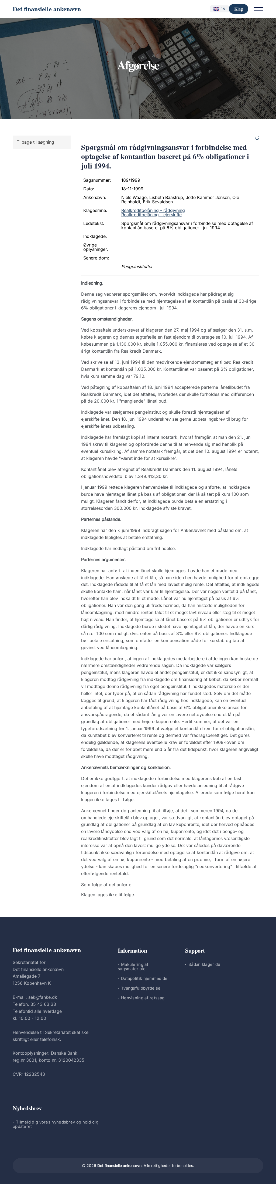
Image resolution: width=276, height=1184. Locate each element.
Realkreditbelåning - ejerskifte (151, 214)
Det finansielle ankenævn (47, 9)
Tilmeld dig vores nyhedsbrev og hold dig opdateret (55, 1124)
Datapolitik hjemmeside (144, 978)
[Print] (257, 138)
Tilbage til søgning (35, 142)
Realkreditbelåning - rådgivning (153, 210)
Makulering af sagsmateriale (133, 966)
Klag (238, 9)
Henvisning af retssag (142, 997)
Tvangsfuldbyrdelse (140, 988)
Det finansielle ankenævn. (120, 1165)
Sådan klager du (204, 964)
